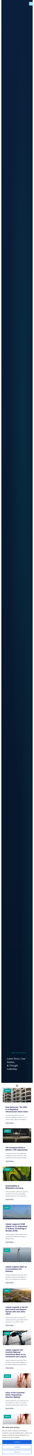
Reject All (17, 1452)
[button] (17, 1085)
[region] (17, 1440)
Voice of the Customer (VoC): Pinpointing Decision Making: (15, 1395)
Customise (17, 1447)
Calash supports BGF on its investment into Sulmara (16, 1269)
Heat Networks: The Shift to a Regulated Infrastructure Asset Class (17, 1109)
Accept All (17, 1442)
